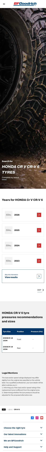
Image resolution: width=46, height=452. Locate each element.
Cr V (10, 409)
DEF (39, 290)
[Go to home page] (25, 4)
